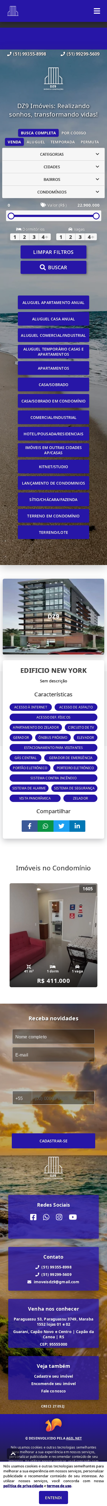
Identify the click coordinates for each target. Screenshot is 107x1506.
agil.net (74, 1438)
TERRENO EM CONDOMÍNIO (53, 516)
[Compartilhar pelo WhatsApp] (46, 826)
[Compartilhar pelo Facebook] (30, 826)
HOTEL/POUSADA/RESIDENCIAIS (53, 433)
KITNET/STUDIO (53, 466)
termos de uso (59, 1485)
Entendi (53, 1497)
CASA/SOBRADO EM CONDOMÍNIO (53, 401)
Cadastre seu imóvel (53, 1376)
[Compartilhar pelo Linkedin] (77, 826)
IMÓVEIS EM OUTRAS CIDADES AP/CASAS (53, 450)
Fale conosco (53, 1391)
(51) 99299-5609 (83, 54)
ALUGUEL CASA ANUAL (53, 319)
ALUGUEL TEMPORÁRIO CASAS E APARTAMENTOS (53, 351)
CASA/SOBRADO (54, 384)
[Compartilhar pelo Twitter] (61, 826)
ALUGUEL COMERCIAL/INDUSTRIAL (53, 335)
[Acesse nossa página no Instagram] (59, 1217)
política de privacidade (23, 1485)
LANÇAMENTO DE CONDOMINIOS (53, 483)
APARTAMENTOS (53, 368)
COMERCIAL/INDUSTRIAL (53, 417)
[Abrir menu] (97, 11)
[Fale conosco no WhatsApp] (46, 1217)
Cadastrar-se (54, 1140)
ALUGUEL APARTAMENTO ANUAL (53, 302)
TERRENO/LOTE (53, 532)
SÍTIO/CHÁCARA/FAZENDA (53, 499)
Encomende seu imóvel (53, 1383)
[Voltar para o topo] (13, 1453)
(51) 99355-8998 (29, 54)
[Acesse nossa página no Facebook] (33, 1217)
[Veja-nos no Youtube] (73, 1217)
